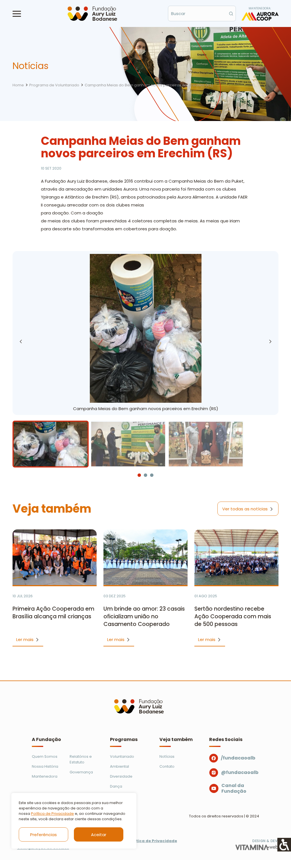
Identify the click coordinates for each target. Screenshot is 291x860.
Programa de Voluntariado (54, 85)
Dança (116, 786)
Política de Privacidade (52, 813)
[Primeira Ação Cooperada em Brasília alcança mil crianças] (55, 557)
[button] (17, 13)
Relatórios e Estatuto (81, 759)
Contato (166, 766)
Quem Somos (44, 756)
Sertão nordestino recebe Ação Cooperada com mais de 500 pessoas (232, 616)
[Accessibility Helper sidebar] (284, 844)
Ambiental (119, 766)
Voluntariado (122, 756)
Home (18, 85)
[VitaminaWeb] (256, 847)
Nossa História (45, 766)
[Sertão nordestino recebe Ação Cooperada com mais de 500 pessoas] (236, 557)
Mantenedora (44, 776)
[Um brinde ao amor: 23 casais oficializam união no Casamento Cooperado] (145, 557)
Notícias (166, 756)
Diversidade (121, 776)
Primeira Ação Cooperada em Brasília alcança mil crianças (53, 612)
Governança (81, 772)
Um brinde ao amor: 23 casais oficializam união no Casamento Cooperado (144, 616)
